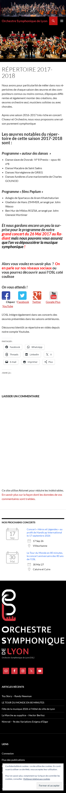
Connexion (8, 753)
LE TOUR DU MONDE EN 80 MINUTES (23, 702)
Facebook (23, 302)
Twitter (36, 302)
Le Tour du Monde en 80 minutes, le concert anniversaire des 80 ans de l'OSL (45, 556)
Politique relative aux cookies (36, 779)
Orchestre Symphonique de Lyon (24, 21)
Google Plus (53, 302)
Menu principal (62, 21)
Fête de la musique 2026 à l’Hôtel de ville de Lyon (28, 708)
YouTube (7, 306)
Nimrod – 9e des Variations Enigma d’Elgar (25, 721)
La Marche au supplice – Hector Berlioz (23, 715)
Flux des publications (13, 759)
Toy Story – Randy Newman (17, 696)
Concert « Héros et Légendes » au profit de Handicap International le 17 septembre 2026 (44, 532)
